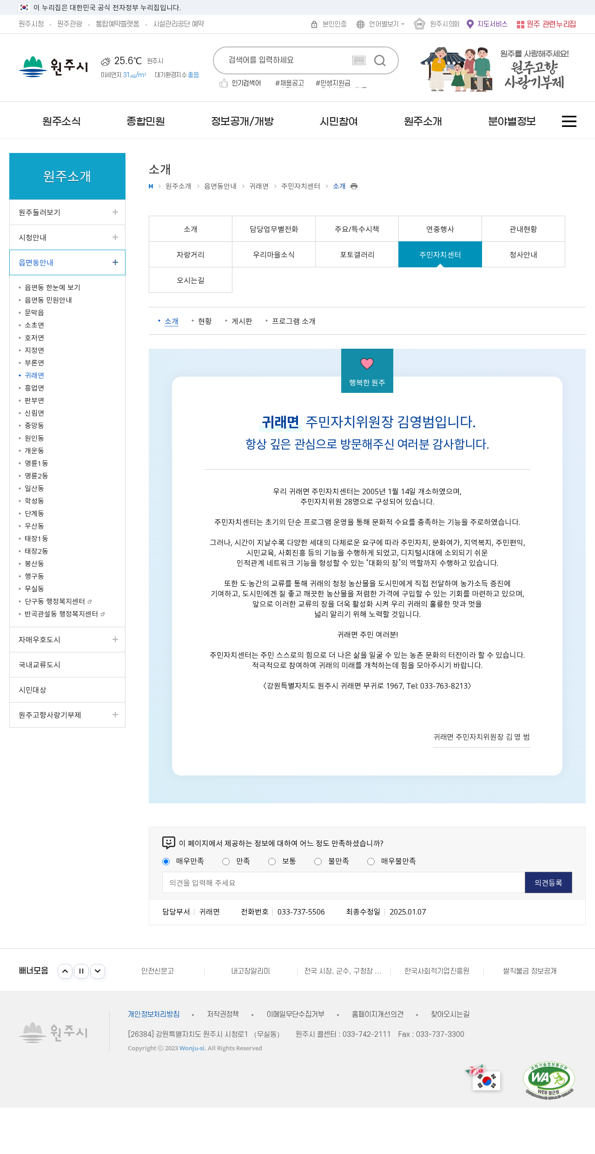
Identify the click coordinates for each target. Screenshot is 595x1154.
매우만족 (190, 860)
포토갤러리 (357, 254)
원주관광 (69, 24)
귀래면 (259, 186)
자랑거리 (191, 254)
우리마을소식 (274, 254)
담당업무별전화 (274, 228)
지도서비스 (492, 24)
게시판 (241, 320)
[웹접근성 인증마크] (549, 1080)
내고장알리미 (250, 971)
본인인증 (334, 24)
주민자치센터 (300, 186)
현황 (205, 320)
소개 (191, 228)
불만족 (338, 860)
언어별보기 (384, 24)
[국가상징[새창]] (484, 1078)
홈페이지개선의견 (377, 1015)
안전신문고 (157, 971)
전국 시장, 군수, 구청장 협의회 (347, 971)
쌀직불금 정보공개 (530, 971)
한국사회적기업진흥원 (436, 971)
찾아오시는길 (450, 1015)
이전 (65, 971)
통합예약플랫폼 (117, 24)
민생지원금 (335, 83)
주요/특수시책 (357, 228)
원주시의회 (445, 24)
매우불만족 (398, 860)
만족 (243, 860)
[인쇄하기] (353, 186)
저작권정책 (223, 1015)
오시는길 (191, 279)
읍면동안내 (220, 186)
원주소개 (178, 186)
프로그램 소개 (294, 320)
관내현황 (523, 228)
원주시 (53, 66)
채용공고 (292, 83)
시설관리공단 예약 (178, 24)
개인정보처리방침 (153, 1015)
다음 (97, 971)
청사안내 (523, 254)
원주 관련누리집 (551, 24)
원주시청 (31, 24)
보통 (289, 860)
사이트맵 (569, 121)
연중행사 (440, 228)
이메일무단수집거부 (295, 1015)
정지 (81, 971)
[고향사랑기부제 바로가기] (489, 67)
